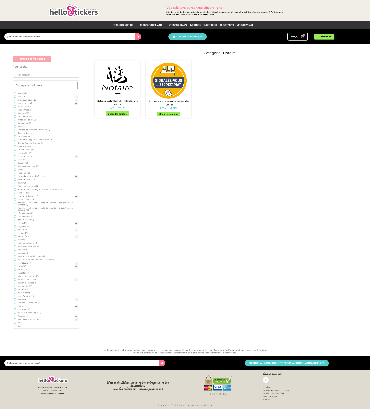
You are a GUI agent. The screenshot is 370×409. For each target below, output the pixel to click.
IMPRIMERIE (195, 25)
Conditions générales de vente (276, 390)
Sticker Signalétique (123, 25)
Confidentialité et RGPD (273, 393)
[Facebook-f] (266, 380)
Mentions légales (270, 396)
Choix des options (117, 114)
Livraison (267, 387)
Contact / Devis (227, 25)
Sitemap (266, 399)
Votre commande (245, 25)
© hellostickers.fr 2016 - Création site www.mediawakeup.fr (185, 405)
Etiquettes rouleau (178, 25)
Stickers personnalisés (151, 25)
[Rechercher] (138, 36)
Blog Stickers (210, 25)
